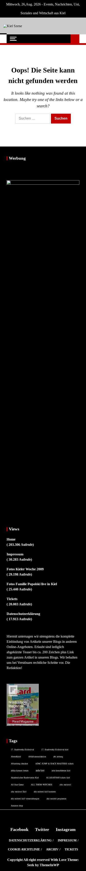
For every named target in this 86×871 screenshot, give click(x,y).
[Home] (3, 38)
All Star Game (17, 784)
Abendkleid (16, 756)
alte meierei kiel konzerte (45, 791)
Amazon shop (17, 805)
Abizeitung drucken (19, 763)
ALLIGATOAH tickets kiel (58, 777)
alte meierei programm (56, 798)
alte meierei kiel (18, 791)
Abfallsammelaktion (37, 756)
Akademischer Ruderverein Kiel (25, 777)
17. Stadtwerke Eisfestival (22, 749)
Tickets (12, 599)
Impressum (15, 554)
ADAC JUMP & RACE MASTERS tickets (54, 763)
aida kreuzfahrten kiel (61, 770)
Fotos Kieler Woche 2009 (25, 569)
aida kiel (40, 770)
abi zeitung (58, 756)
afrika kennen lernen (19, 770)
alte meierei (65, 784)
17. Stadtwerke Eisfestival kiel (54, 749)
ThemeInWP (49, 865)
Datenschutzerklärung (23, 614)
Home (11, 539)
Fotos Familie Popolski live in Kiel (32, 584)
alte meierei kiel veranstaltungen (25, 798)
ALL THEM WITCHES (41, 784)
